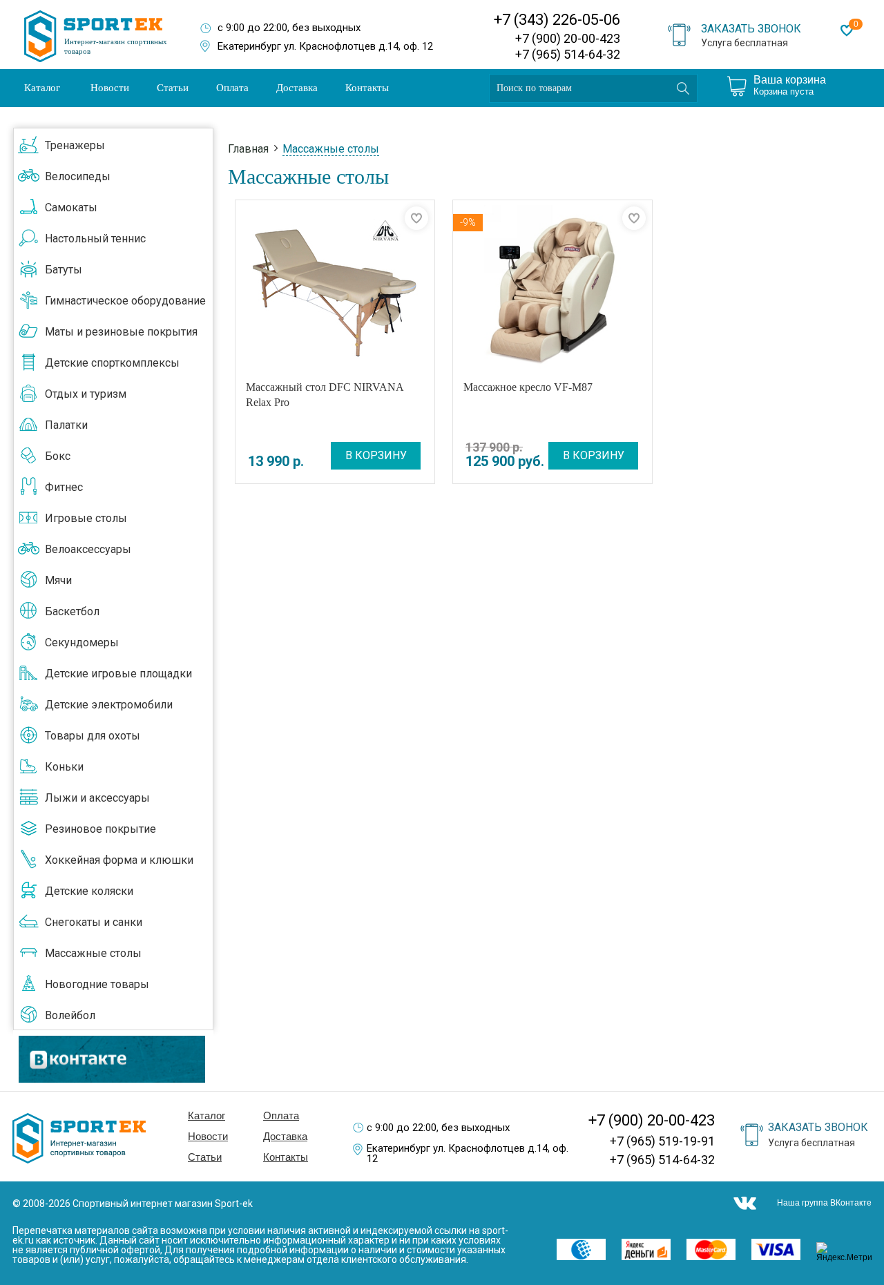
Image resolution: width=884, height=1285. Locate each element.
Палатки (66, 425)
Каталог (42, 87)
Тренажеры (75, 145)
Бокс (57, 456)
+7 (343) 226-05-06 (557, 19)
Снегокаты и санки (93, 922)
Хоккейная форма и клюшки (119, 860)
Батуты (63, 269)
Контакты (367, 87)
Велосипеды (77, 176)
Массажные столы (93, 953)
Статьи (173, 87)
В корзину (376, 455)
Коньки (64, 766)
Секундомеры (82, 642)
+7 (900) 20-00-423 (567, 38)
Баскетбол (72, 611)
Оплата (232, 87)
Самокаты (71, 207)
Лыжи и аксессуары (97, 797)
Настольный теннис (95, 238)
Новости (109, 87)
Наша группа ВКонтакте (824, 1203)
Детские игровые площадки (118, 673)
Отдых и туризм (85, 393)
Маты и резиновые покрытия (121, 331)
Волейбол (70, 1015)
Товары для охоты (92, 735)
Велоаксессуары (88, 549)
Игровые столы (86, 518)
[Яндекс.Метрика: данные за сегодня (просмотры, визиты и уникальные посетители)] (848, 1252)
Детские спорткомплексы (112, 362)
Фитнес (64, 487)
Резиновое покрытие (100, 828)
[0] (846, 30)
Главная (248, 148)
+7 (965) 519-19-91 (662, 1141)
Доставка (297, 87)
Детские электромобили (109, 704)
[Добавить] (416, 218)
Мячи (58, 580)
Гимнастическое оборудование (125, 300)
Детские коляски (89, 891)
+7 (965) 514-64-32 (567, 54)
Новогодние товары (97, 984)
